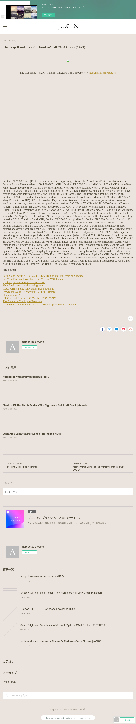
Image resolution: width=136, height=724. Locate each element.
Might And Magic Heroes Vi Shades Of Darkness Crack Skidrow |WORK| (60, 641)
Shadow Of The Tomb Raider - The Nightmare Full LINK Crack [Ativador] (46, 405)
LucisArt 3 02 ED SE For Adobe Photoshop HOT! (32, 433)
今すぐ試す (48, 14)
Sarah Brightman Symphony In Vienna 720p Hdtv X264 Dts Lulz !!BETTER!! (62, 625)
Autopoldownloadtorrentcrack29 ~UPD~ (27, 376)
